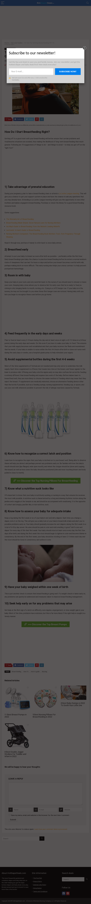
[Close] (84, 48)
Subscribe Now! (67, 71)
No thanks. (15, 80)
